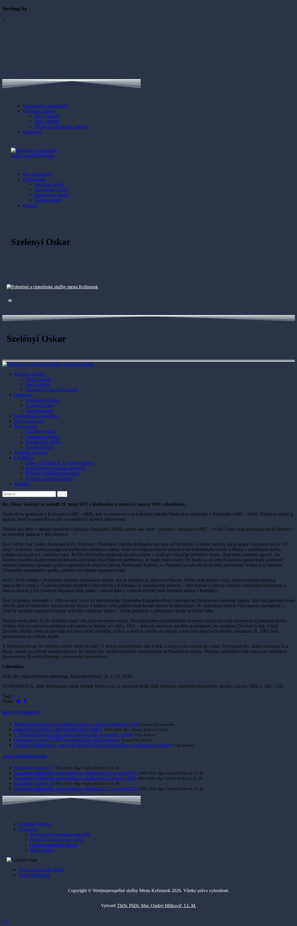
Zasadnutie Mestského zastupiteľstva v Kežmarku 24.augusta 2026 (75, 778)
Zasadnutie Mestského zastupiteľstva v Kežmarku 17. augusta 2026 (75, 788)
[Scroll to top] (5, 920)
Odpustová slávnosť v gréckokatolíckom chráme (58, 729)
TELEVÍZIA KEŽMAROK (24, 756)
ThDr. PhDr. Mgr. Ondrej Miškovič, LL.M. (156, 905)
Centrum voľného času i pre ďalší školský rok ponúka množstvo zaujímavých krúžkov (93, 745)
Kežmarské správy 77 (34, 767)
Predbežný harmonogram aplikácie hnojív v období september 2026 (76, 724)
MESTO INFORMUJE (20, 712)
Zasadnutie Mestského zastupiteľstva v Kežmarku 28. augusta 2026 (75, 772)
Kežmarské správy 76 (34, 783)
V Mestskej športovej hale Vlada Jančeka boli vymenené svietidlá (74, 734)
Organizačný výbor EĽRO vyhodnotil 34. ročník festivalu (67, 739)
